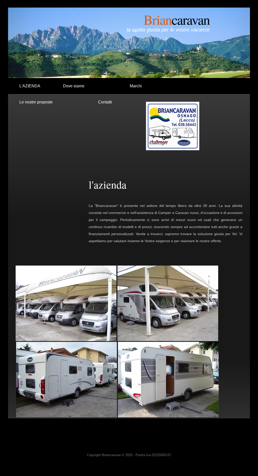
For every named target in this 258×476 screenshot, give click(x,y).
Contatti (105, 102)
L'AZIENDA (29, 86)
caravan (177, 19)
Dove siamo (73, 86)
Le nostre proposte (36, 102)
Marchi (136, 86)
